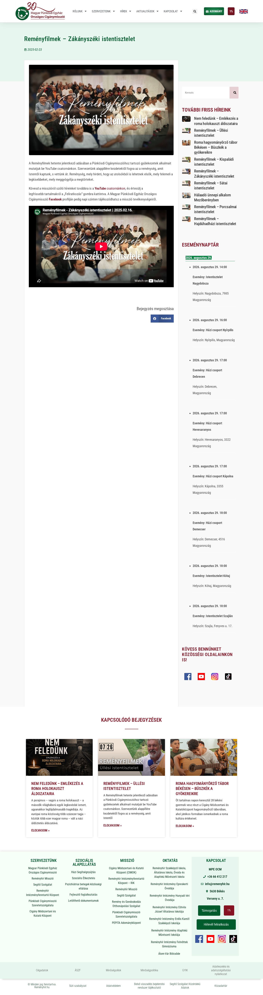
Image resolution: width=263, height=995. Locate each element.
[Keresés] (234, 93)
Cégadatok (42, 970)
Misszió (127, 860)
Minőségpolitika (149, 970)
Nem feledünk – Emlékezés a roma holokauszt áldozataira (57, 788)
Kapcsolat (171, 11)
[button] (194, 11)
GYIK (185, 970)
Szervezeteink (101, 11)
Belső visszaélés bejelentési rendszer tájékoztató (149, 985)
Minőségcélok (113, 970)
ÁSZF (78, 970)
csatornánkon (110, 188)
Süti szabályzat (77, 986)
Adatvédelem (113, 986)
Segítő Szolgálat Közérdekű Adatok (185, 985)
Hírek (123, 11)
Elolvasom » (40, 830)
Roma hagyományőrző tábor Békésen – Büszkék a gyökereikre (215, 147)
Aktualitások (145, 11)
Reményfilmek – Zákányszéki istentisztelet (79, 39)
